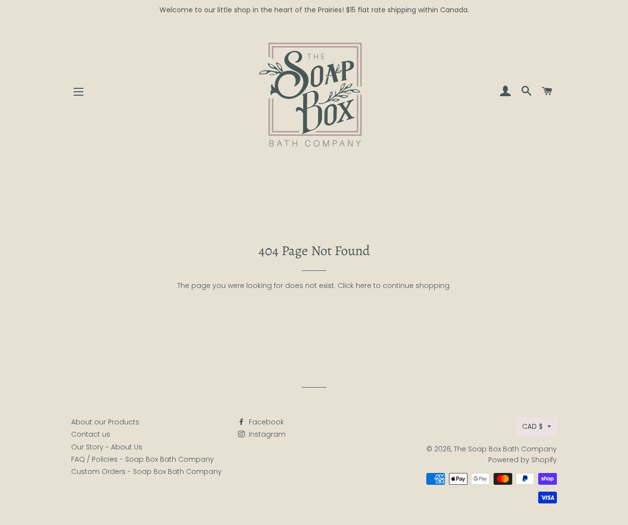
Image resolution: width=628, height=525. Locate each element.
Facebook (265, 422)
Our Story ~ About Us (106, 447)
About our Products (105, 422)
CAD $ (532, 426)
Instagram (266, 434)
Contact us (90, 434)
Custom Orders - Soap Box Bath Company (146, 471)
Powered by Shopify (522, 460)
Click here (354, 285)
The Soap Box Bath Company (505, 449)
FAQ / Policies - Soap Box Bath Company (142, 459)
